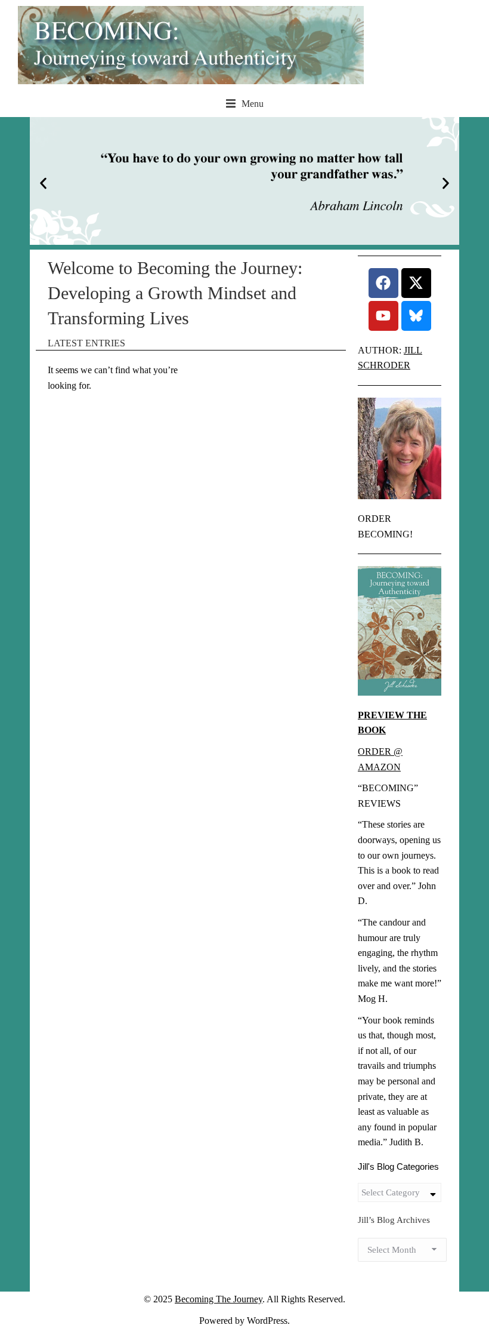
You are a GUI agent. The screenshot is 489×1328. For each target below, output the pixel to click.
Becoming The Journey (218, 1299)
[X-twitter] (416, 283)
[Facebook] (383, 283)
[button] (245, 104)
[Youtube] (383, 316)
